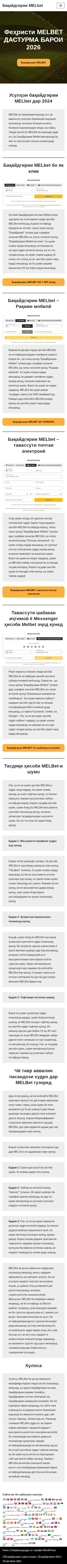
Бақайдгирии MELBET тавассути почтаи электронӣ (33, 592)
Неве (5, 1550)
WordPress (49, 1550)
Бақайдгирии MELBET (33, 62)
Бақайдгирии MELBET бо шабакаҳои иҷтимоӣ (33, 747)
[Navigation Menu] (61, 5)
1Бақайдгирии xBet (49, 1556)
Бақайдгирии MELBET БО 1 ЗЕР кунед (33, 282)
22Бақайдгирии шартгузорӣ (19, 1556)
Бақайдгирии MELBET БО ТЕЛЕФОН (33, 421)
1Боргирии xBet (11, 1561)
